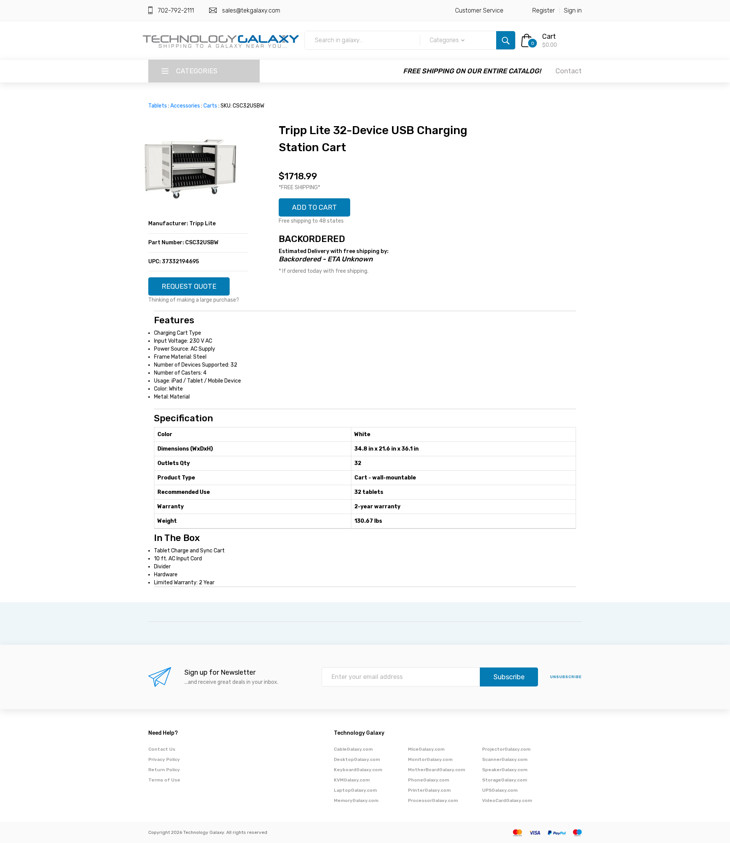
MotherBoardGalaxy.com (436, 769)
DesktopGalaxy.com (357, 759)
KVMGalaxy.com (352, 780)
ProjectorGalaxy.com (506, 749)
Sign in (573, 10)
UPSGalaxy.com (499, 790)
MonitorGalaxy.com (430, 759)
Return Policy (164, 769)
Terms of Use (164, 780)
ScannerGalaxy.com (504, 759)
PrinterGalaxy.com (429, 790)
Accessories (185, 106)
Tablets (157, 106)
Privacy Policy (164, 759)
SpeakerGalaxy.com (504, 769)
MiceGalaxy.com (426, 749)
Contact (568, 71)
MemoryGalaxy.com (356, 800)
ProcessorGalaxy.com (433, 800)
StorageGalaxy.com (504, 780)
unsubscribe (566, 677)
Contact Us (161, 749)
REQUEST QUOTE (189, 286)
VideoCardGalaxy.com (507, 800)
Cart (549, 36)
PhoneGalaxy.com (428, 780)
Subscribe (509, 677)
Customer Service (479, 10)
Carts (210, 106)
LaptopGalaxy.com (355, 790)
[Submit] (505, 40)
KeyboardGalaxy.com (358, 769)
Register (543, 10)
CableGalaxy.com (353, 749)
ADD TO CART (314, 207)
